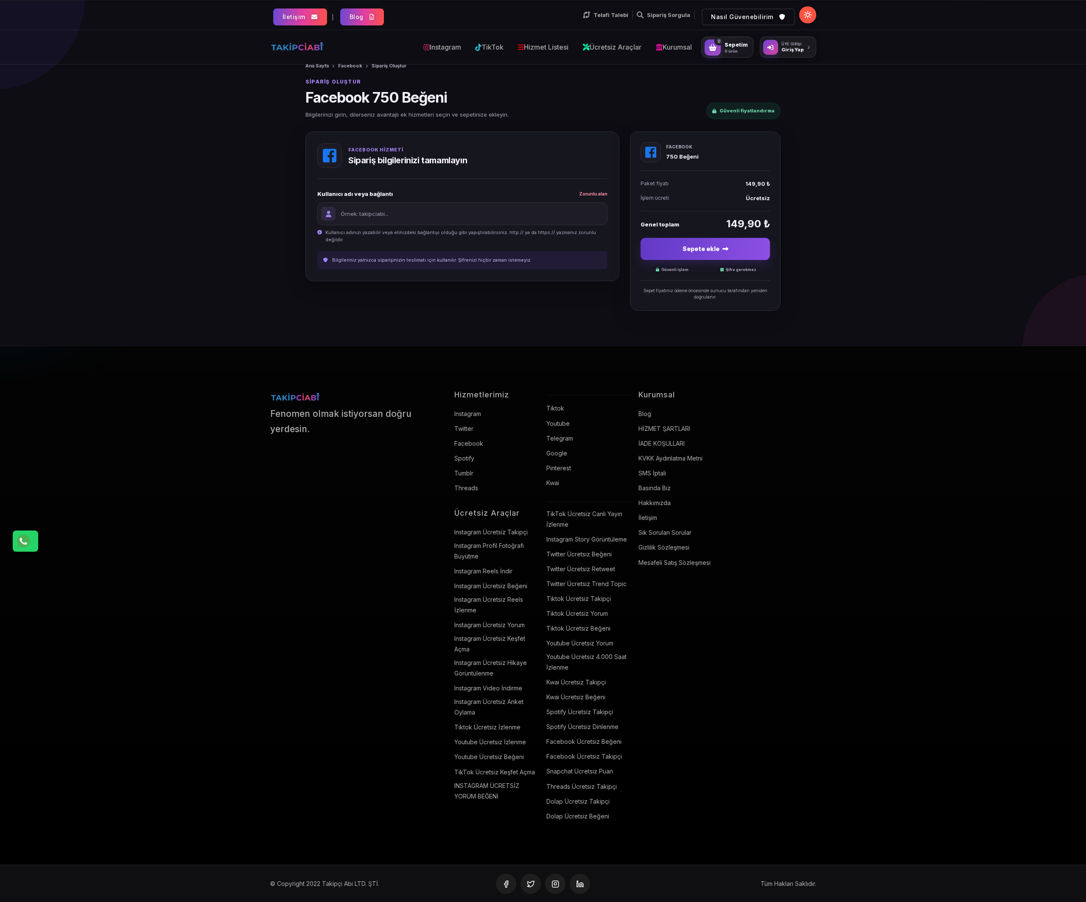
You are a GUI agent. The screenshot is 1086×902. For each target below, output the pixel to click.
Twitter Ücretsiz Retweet (580, 568)
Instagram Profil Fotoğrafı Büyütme (489, 551)
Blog (358, 16)
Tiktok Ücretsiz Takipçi (578, 598)
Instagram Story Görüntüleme (586, 539)
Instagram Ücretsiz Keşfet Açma (489, 644)
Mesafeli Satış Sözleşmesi (674, 562)
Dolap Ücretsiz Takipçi (578, 801)
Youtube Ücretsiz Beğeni (489, 756)
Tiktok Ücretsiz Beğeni (578, 628)
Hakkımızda (654, 502)
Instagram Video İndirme (488, 688)
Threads (466, 487)
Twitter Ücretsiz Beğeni (579, 554)
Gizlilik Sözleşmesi (663, 547)
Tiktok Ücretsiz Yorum (577, 613)
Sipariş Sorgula (668, 14)
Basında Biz (654, 487)
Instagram (445, 47)
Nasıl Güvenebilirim (743, 16)
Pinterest (558, 468)
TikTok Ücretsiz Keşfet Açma (494, 772)
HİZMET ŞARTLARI (664, 428)
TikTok (492, 47)
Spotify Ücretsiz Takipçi (579, 711)
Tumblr (463, 473)
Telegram (559, 438)
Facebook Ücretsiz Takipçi (584, 756)
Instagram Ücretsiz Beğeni (490, 585)
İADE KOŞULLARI (661, 443)
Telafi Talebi (610, 14)
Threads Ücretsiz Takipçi (581, 786)
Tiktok (555, 408)
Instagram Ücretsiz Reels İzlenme (488, 605)
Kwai (552, 482)
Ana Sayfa (317, 66)
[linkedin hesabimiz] (580, 884)
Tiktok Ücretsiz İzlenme (487, 727)
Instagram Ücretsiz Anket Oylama (488, 707)
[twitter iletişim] (531, 884)
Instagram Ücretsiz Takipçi (491, 532)
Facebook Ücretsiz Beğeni (583, 741)
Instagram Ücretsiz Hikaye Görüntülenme (490, 668)
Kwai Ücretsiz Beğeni (575, 697)
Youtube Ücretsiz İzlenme (490, 742)
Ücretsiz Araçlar (615, 47)
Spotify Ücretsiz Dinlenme (582, 726)
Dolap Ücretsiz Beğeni (577, 816)
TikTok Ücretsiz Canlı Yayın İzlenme (584, 519)
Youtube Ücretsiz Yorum (579, 643)
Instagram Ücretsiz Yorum (489, 624)
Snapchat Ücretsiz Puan (579, 771)
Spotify (464, 458)
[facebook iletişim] (506, 884)
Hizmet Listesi (546, 47)
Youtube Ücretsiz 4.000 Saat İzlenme (586, 662)
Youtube (558, 423)
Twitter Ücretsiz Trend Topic (586, 583)
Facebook (350, 66)
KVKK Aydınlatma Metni (670, 458)
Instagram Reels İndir (483, 571)
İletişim (295, 16)
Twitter (463, 428)
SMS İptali (652, 473)
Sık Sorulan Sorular (664, 532)
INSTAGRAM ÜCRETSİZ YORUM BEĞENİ (486, 791)
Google (556, 453)
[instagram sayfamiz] (555, 884)
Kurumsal (677, 47)
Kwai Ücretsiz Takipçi (576, 682)
